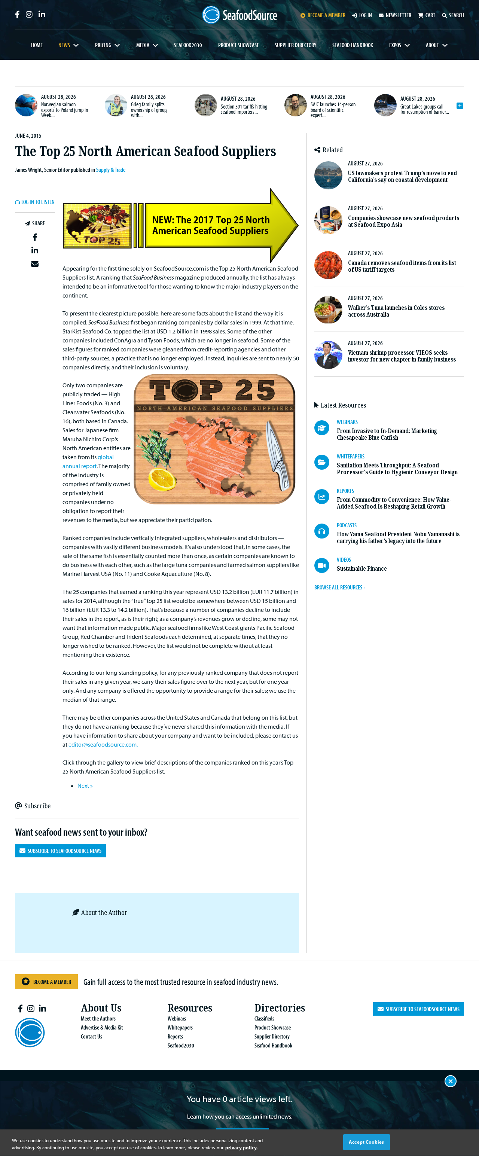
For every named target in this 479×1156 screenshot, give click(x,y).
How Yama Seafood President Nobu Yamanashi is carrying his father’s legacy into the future (398, 537)
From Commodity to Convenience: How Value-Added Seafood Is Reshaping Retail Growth (394, 503)
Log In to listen (38, 202)
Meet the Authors (98, 1018)
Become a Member (52, 981)
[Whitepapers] (325, 462)
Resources (190, 1008)
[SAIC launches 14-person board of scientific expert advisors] (295, 105)
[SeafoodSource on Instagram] (29, 14)
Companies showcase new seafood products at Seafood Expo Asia (403, 221)
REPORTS (345, 490)
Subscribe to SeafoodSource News (63, 850)
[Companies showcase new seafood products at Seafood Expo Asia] (328, 220)
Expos (395, 45)
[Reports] (325, 496)
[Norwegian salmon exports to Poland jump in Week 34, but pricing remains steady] (26, 105)
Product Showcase (238, 45)
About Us (101, 1008)
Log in (365, 15)
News (64, 45)
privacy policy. (241, 1148)
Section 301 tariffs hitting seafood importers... (244, 109)
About (432, 45)
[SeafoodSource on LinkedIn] (42, 14)
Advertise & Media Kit (102, 1027)
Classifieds (264, 1018)
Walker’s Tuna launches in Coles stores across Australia (396, 311)
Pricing (103, 45)
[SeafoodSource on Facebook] (17, 14)
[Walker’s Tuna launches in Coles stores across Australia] (328, 310)
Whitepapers (180, 1027)
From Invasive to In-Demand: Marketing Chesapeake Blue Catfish (387, 434)
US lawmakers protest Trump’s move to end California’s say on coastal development (402, 176)
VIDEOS (344, 559)
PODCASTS (347, 525)
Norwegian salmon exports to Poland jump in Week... (64, 109)
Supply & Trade (110, 169)
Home (37, 45)
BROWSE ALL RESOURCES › (339, 587)
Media (142, 45)
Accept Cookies (366, 1142)
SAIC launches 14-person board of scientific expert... (333, 109)
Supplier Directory (295, 45)
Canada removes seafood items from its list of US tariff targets (402, 266)
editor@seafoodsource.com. (103, 744)
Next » (85, 785)
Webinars (177, 1018)
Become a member (326, 15)
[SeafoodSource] (239, 15)
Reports (175, 1036)
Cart (430, 15)
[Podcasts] (325, 531)
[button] (35, 237)
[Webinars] (325, 427)
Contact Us (91, 1036)
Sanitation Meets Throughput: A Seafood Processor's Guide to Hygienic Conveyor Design (397, 468)
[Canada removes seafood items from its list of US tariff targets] (328, 265)
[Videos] (325, 565)
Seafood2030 (188, 45)
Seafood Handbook (352, 45)
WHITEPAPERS (350, 456)
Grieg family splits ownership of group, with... (149, 109)
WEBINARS (347, 422)
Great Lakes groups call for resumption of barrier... (424, 109)
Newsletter (398, 15)
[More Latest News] (460, 105)
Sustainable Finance (362, 568)
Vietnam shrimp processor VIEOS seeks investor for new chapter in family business (402, 356)
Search (456, 15)
